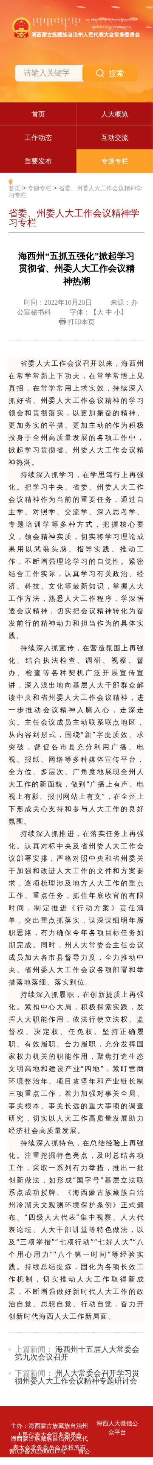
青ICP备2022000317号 (37, 1451)
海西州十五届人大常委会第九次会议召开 (77, 1353)
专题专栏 (39, 188)
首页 (14, 188)
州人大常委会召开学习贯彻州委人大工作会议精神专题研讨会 (77, 1377)
